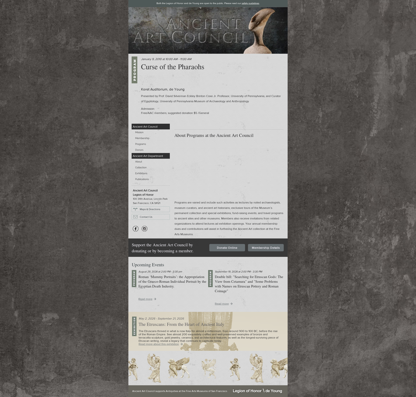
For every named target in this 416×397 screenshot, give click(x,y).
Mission (139, 132)
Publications (142, 179)
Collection (141, 167)
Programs (140, 144)
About (138, 161)
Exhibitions (141, 173)
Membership (142, 138)
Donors (139, 149)
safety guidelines (250, 3)
